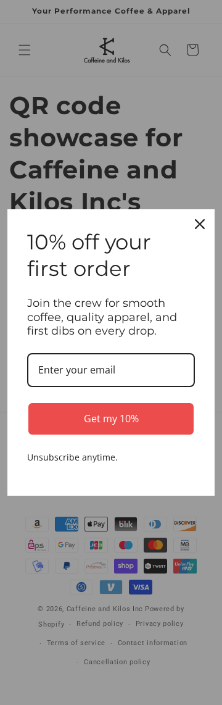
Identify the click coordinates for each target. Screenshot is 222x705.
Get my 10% (111, 418)
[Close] (200, 224)
